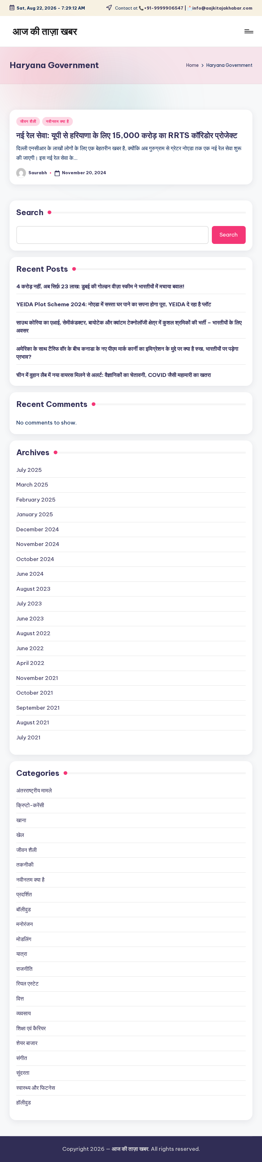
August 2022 (33, 633)
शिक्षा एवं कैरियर (31, 1028)
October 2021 (34, 692)
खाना (21, 820)
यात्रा (21, 953)
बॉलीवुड (23, 909)
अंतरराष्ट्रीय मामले (34, 790)
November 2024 (37, 544)
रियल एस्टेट (27, 983)
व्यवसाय (23, 1013)
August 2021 (32, 722)
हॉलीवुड (23, 1102)
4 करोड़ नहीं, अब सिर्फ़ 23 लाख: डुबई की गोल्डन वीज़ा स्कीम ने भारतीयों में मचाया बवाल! (100, 286)
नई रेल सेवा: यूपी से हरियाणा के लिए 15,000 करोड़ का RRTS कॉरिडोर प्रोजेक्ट (126, 135)
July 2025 (29, 469)
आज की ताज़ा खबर (45, 31)
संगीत (21, 1058)
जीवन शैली (28, 121)
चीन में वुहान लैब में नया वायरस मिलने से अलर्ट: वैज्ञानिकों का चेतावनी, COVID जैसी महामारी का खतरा (113, 374)
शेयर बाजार (26, 1043)
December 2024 (37, 529)
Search (29, 212)
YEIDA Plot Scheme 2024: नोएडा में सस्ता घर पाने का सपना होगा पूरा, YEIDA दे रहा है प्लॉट (113, 304)
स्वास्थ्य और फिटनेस (35, 1087)
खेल (20, 834)
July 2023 (29, 603)
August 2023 (33, 588)
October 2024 (35, 559)
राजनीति (24, 968)
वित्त (20, 998)
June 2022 (30, 648)
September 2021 (38, 707)
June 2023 (30, 618)
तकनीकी (25, 864)
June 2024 (30, 573)
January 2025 (34, 514)
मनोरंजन (24, 924)
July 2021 (28, 737)
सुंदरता (22, 1072)
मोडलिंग (23, 939)
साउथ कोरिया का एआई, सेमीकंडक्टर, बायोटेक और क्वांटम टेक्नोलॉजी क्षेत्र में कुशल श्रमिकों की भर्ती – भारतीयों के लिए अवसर (129, 326)
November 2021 (37, 678)
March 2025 (32, 484)
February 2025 (36, 499)
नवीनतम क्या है (57, 121)
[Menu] (248, 31)
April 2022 (30, 663)
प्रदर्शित (24, 894)
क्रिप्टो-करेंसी (30, 805)
